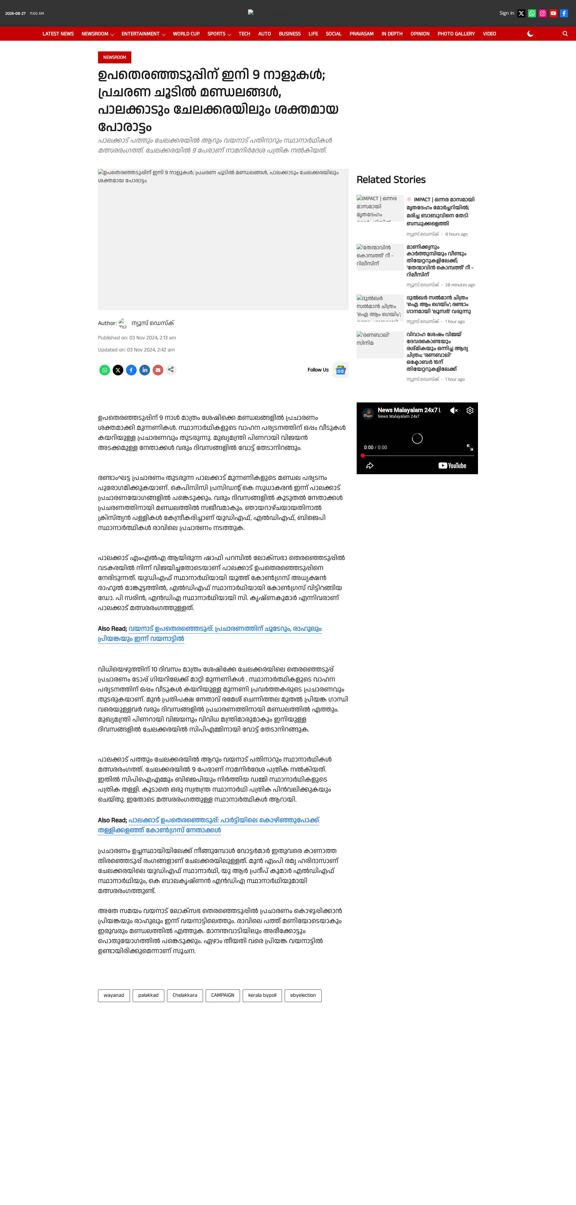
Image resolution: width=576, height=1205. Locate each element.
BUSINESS (290, 34)
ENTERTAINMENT (141, 34)
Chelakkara (185, 995)
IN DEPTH (392, 34)
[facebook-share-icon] (131, 374)
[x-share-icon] (118, 374)
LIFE (313, 34)
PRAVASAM (362, 34)
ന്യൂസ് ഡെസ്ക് (153, 323)
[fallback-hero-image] (380, 208)
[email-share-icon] (158, 374)
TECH (244, 34)
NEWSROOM (95, 34)
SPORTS (216, 34)
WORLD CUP (186, 34)
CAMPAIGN (222, 995)
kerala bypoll (262, 995)
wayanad (114, 995)
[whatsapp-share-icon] (104, 374)
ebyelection (303, 995)
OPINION (420, 34)
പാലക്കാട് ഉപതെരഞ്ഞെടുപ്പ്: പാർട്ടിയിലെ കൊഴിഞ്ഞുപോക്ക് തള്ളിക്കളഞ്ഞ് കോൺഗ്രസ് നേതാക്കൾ (208, 825)
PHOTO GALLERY (456, 34)
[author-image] (123, 323)
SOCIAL (334, 34)
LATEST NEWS (58, 34)
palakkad (148, 995)
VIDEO (489, 34)
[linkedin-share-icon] (144, 374)
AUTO (264, 34)
